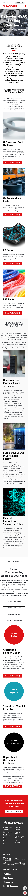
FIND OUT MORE (11, 162)
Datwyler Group (10, 869)
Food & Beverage (10, 886)
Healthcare (8, 878)
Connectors (8, 882)
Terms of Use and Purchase (8, 828)
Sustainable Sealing (18, 833)
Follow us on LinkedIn (18, 841)
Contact (5, 841)
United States (20, 2)
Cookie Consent (7, 832)
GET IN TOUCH (13, 811)
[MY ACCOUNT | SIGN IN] (11, 2)
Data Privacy (6, 835)
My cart (7, 2)
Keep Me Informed (17, 828)
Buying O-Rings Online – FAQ (19, 837)
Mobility (7, 874)
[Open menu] (25, 6)
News (4, 844)
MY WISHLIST (4, 2)
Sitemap (5, 838)
